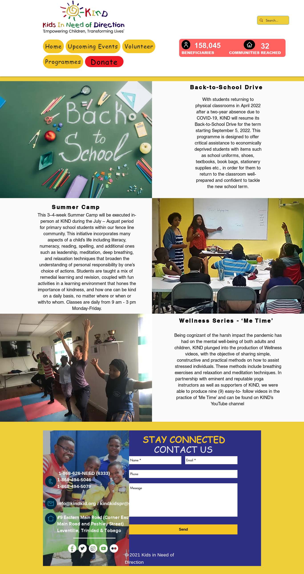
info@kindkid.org (76, 503)
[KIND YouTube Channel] (103, 548)
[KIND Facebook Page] (72, 548)
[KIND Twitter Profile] (82, 548)
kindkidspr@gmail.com (126, 503)
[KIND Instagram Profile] (93, 548)
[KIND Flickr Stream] (114, 548)
